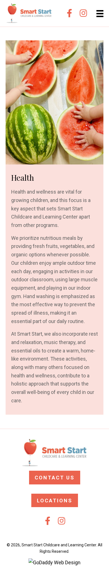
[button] (69, 13)
